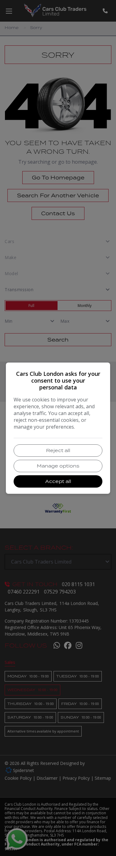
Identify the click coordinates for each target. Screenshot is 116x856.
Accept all (58, 481)
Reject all (58, 450)
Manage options (58, 466)
